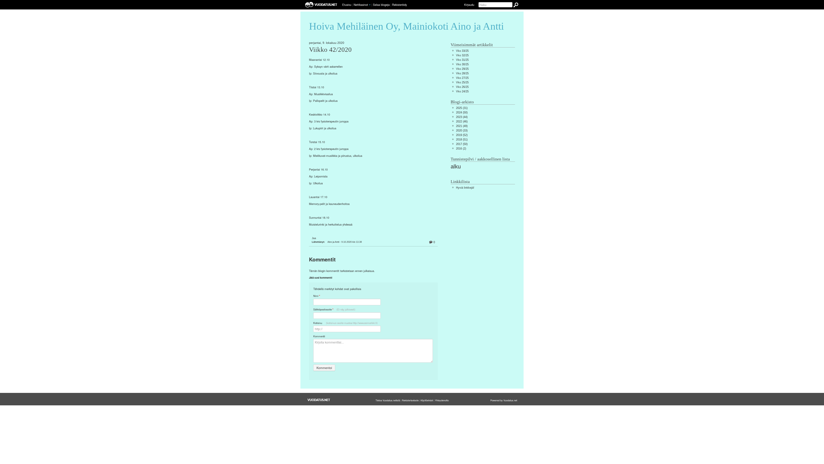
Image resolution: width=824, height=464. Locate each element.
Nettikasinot (361, 5)
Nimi (316, 296)
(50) (462, 112)
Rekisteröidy (399, 5)
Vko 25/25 (462, 82)
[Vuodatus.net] (319, 399)
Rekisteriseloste (410, 400)
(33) (462, 130)
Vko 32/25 (462, 55)
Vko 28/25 (462, 73)
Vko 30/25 (462, 64)
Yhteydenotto (442, 400)
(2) (461, 148)
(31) (462, 108)
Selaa (381, 5)
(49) (462, 126)
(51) (462, 139)
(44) (462, 117)
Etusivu (346, 5)
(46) (462, 121)
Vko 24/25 (462, 91)
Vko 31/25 (462, 59)
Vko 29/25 (462, 68)
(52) (462, 135)
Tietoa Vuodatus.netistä (388, 400)
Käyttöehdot (427, 400)
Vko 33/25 (462, 50)
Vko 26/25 (462, 87)
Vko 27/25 (462, 77)
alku (456, 166)
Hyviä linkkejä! (465, 187)
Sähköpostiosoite (334, 309)
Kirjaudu (469, 5)
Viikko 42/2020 (330, 50)
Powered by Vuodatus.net (503, 400)
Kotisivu (345, 323)
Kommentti (319, 336)
